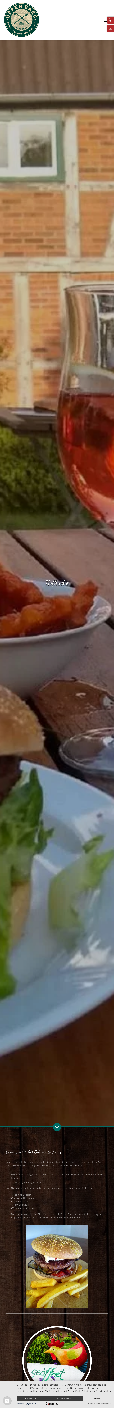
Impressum (91, 1403)
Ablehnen (30, 1398)
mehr (97, 1398)
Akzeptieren (64, 1398)
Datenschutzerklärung (103, 1403)
